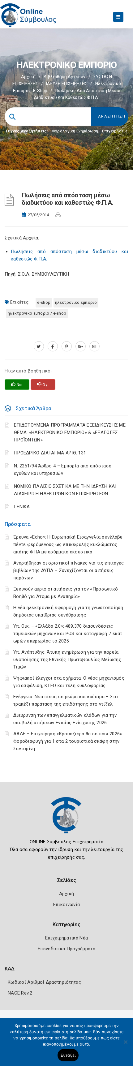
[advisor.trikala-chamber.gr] (94, 346)
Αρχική (28, 76)
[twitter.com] (39, 346)
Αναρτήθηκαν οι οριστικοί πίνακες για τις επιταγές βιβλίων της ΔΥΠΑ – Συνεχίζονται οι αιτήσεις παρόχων (68, 570)
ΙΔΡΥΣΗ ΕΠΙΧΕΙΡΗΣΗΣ (66, 83)
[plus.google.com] (81, 346)
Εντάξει (68, 1055)
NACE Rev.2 (20, 993)
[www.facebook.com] (53, 346)
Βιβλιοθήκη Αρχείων (64, 76)
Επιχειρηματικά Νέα (66, 938)
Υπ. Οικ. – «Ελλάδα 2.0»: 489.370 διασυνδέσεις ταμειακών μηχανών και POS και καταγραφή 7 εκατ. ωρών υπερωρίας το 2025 (68, 633)
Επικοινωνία (66, 904)
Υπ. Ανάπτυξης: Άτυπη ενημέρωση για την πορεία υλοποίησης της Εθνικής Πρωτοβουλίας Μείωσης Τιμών (67, 659)
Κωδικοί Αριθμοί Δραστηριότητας (44, 982)
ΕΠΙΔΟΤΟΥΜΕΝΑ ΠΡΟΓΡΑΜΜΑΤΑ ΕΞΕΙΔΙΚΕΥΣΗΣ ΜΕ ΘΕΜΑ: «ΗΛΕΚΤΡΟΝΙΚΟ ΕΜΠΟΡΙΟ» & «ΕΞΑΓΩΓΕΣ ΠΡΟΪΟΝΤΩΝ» (70, 432)
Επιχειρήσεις (114, 131)
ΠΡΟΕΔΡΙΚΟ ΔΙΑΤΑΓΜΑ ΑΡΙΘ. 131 (50, 453)
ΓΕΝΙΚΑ (22, 506)
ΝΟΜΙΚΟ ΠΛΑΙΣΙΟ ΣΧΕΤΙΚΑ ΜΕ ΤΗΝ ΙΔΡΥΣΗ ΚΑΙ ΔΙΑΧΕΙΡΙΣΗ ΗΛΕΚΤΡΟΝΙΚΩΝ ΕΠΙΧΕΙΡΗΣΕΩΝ (65, 490)
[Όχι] (125, 1045)
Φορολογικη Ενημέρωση (75, 131)
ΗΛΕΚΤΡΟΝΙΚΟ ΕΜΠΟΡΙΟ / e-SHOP (37, 313)
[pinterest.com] (67, 346)
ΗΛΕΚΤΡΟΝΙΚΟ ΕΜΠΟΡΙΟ (76, 302)
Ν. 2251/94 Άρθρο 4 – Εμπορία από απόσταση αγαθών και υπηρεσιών (62, 469)
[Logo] (66, 820)
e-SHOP (43, 302)
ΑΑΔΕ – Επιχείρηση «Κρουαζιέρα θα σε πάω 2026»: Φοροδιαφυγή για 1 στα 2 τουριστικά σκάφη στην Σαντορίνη (68, 741)
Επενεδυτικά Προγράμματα (66, 949)
